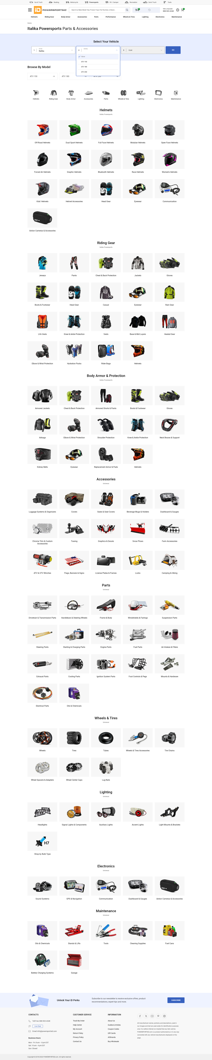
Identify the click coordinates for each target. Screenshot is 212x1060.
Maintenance (177, 17)
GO (173, 50)
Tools (170, 2)
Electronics (160, 17)
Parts (96, 17)
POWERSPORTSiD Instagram (164, 1016)
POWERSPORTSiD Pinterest (158, 1016)
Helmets (34, 17)
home (29, 23)
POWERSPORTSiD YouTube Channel (152, 1016)
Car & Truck (38, 2)
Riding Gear (49, 17)
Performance (111, 17)
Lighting (145, 17)
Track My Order (79, 1021)
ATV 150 (33, 76)
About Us (111, 1021)
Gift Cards (112, 1033)
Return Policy (78, 1033)
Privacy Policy (78, 1037)
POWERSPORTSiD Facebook (139, 1016)
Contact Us (77, 1041)
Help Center (77, 1025)
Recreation (133, 2)
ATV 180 (65, 76)
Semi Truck (152, 2)
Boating (56, 2)
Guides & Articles (114, 1025)
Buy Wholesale (113, 1041)
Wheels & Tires (129, 17)
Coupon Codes (113, 1029)
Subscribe (176, 1000)
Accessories (82, 17)
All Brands (112, 1037)
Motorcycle (74, 2)
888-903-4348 (168, 11)
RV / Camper (114, 2)
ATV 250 (97, 76)
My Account (77, 1029)
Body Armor (65, 17)
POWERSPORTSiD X (146, 1016)
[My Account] (177, 10)
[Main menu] (30, 10)
